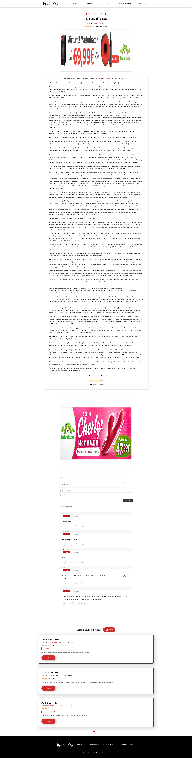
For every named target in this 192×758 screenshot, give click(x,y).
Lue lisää (48, 658)
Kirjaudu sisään (144, 3)
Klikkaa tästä (104, 78)
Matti (96, 23)
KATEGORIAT (94, 745)
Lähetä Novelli (105, 3)
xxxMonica (51, 705)
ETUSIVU (80, 745)
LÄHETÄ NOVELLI (110, 745)
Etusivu (76, 3)
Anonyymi (51, 675)
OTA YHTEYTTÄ (128, 745)
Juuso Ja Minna (52, 642)
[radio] (90, 381)
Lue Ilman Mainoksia (124, 3)
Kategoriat (89, 3)
